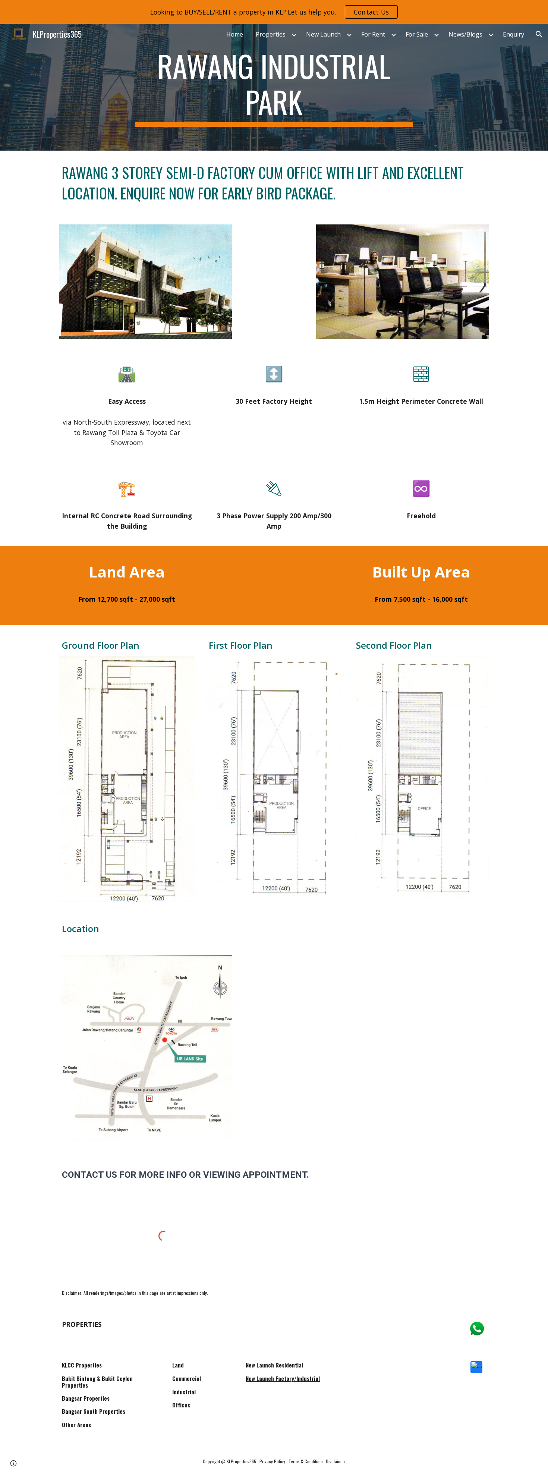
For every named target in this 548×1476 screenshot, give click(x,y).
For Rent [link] (373, 34)
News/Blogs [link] (465, 34)
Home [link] (234, 34)
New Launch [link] (323, 34)
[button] (539, 34)
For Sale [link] (417, 34)
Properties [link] (271, 34)
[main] (274, 87)
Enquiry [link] (513, 34)
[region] (274, 12)
